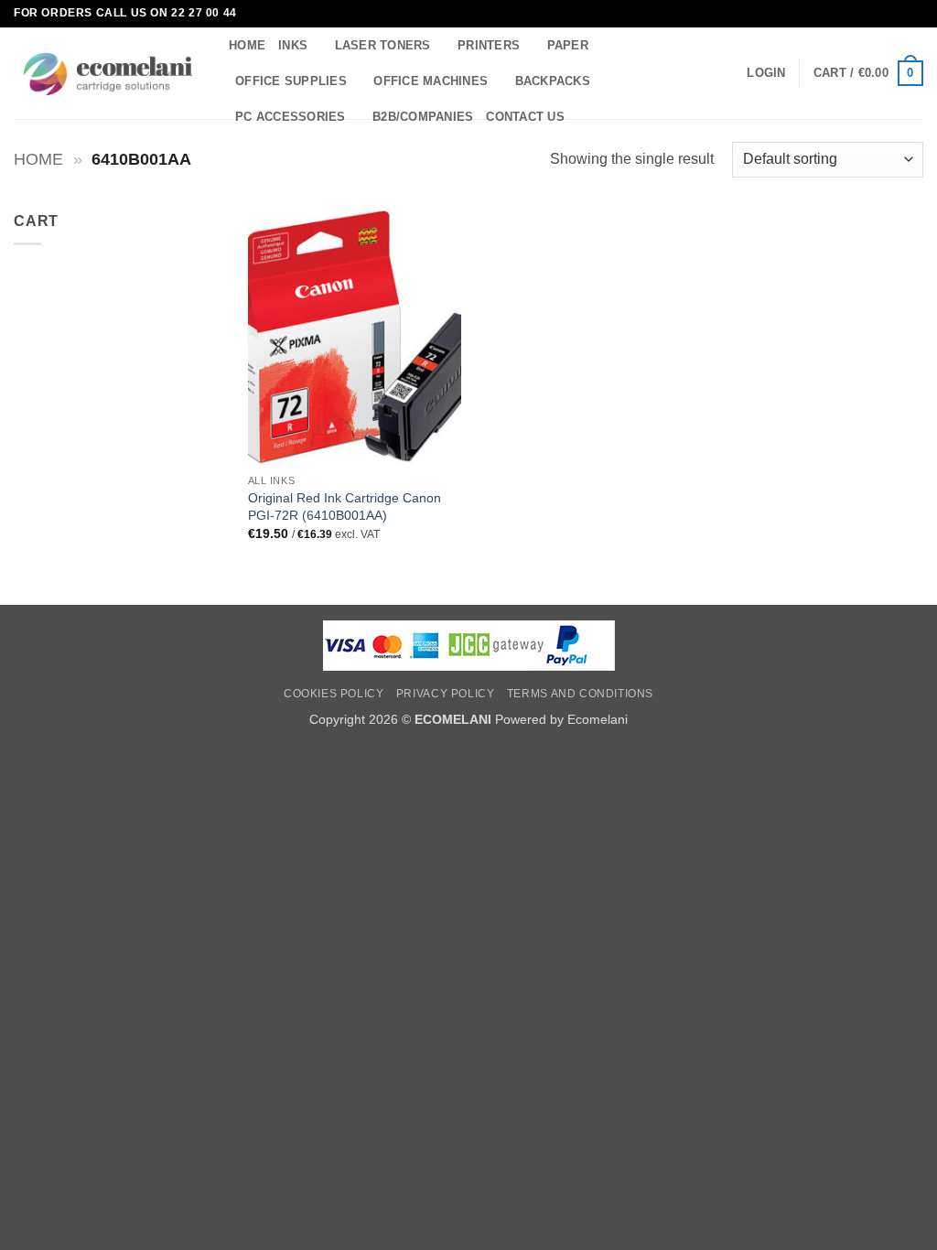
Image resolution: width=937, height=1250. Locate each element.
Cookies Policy (334, 693)
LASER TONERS (383, 45)
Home (38, 158)
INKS (292, 45)
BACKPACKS (552, 81)
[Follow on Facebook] (896, 13)
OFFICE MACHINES (430, 81)
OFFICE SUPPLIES (291, 81)
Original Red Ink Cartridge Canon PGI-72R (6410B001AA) (344, 506)
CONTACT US (525, 117)
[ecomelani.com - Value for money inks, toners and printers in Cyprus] (107, 73)
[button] (766, 73)
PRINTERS (489, 45)
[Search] (584, 117)
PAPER (567, 45)
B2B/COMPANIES (422, 117)
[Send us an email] (914, 13)
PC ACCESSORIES (290, 117)
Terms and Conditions (580, 693)
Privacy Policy (445, 693)
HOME (247, 45)
